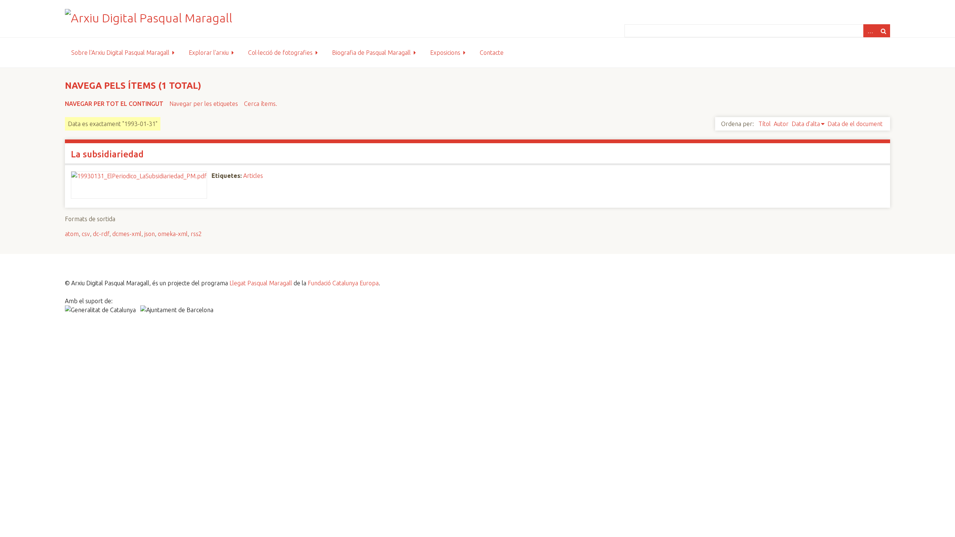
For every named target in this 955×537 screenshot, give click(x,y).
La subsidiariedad (107, 154)
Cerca (883, 30)
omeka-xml (173, 233)
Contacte (492, 52)
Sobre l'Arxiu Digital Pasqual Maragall (120, 52)
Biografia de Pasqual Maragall (371, 52)
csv (86, 233)
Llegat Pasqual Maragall (260, 283)
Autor (781, 123)
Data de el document (855, 123)
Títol (764, 123)
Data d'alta (806, 123)
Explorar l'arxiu (209, 52)
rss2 (196, 233)
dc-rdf (101, 233)
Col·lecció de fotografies (280, 52)
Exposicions (445, 52)
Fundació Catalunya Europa (343, 283)
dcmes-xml (126, 233)
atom (72, 233)
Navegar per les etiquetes (203, 103)
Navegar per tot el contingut (114, 103)
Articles (253, 175)
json (149, 233)
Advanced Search (870, 30)
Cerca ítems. (260, 103)
